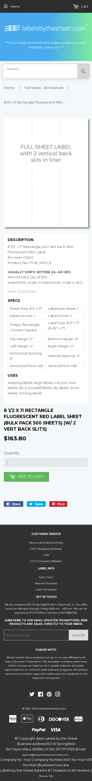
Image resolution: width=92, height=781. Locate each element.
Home (9, 88)
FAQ (46, 555)
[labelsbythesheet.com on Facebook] (40, 695)
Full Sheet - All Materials (43, 88)
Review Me (46, 776)
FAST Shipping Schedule (46, 548)
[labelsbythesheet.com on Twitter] (31, 695)
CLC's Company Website (46, 561)
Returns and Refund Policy (46, 542)
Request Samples (46, 583)
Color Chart (46, 577)
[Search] (83, 71)
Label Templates (46, 589)
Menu (15, 6)
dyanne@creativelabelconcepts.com (45, 754)
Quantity (11, 453)
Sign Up (78, 635)
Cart (84, 6)
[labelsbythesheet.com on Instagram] (57, 695)
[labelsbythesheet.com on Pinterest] (49, 695)
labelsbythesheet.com (52, 708)
